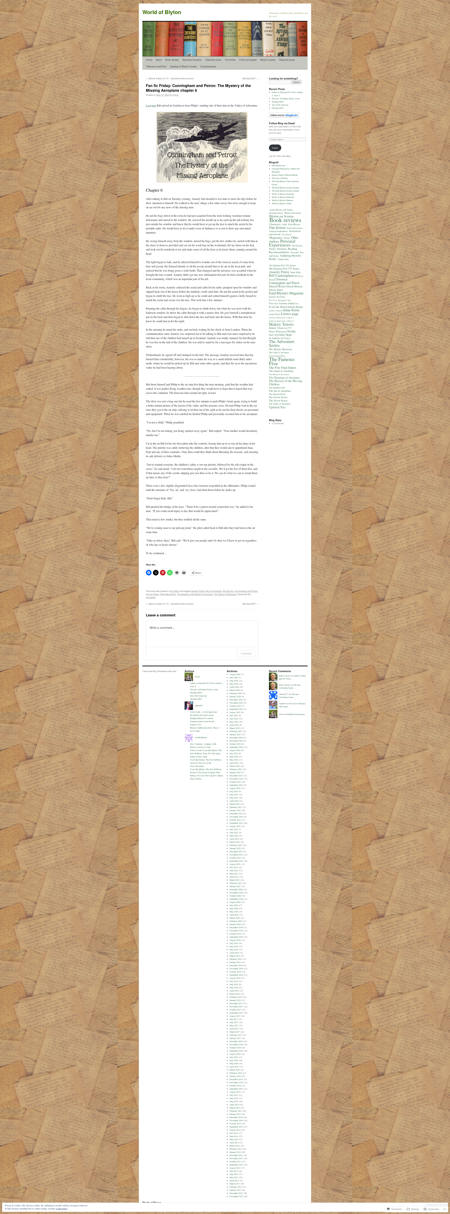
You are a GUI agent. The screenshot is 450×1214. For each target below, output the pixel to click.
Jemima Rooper (295, 306)
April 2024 (234, 762)
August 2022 (235, 826)
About (159, 59)
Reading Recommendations (283, 250)
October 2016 (235, 1047)
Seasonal (294, 252)
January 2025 (235, 734)
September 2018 (236, 974)
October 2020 (235, 895)
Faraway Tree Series (277, 296)
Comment (246, 653)
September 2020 (236, 898)
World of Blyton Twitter (282, 203)
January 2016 (235, 1076)
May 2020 (234, 911)
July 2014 (234, 1133)
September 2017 (236, 1012)
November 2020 (236, 892)
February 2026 (236, 693)
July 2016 (234, 1057)
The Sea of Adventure (280, 390)
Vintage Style (283, 259)
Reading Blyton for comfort (201, 718)
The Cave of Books (280, 178)
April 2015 (234, 1104)
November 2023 (236, 778)
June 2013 (234, 1174)
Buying (271, 279)
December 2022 (236, 813)
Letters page (289, 313)
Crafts (284, 224)
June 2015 (234, 1098)
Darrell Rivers (277, 286)
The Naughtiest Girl (277, 387)
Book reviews (172, 59)
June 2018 (234, 984)
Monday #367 (250, 78)
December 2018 (236, 965)
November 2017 (236, 1006)
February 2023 (236, 807)
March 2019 (235, 955)
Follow (275, 147)
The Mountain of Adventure (284, 377)
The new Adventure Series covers (286, 98)
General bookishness (278, 231)
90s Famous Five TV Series (284, 268)
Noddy (291, 331)
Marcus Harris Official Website (285, 174)
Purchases (282, 248)
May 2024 (234, 759)
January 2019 (235, 962)
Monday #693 (278, 108)
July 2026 (234, 677)
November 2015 (236, 1082)
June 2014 (234, 1136)
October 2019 (235, 933)
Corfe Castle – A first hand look (203, 711)
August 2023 (235, 788)
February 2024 (236, 769)
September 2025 (236, 709)
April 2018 (234, 990)
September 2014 (236, 1126)
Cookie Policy (62, 1208)
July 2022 (234, 829)
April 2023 (234, 800)
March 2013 (235, 1183)
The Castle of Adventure (279, 352)
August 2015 (235, 1091)
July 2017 (234, 1019)
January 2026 (235, 696)
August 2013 (235, 1167)
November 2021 (236, 854)
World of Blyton (161, 12)
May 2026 (234, 683)
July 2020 (234, 905)
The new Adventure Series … (290, 686)
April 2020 (234, 914)
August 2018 (235, 978)
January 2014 (235, 1152)
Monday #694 (278, 101)
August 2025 (235, 712)
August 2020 (235, 902)
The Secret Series (278, 397)
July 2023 (234, 791)
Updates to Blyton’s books (183, 66)
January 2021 (235, 886)
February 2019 (236, 959)
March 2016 (235, 1069)
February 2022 (236, 845)
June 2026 (234, 680)
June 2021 (234, 870)
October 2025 (235, 705)
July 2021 (234, 867)
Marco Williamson (278, 331)
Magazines (275, 238)
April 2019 (234, 952)
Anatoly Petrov (198, 591)
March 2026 (235, 690)
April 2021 (234, 876)
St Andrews (275, 338)
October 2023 (235, 781)
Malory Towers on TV (280, 328)
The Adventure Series (281, 343)
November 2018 (236, 968)
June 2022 (234, 832)
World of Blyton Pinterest (282, 200)
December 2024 (236, 737)
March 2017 (235, 1031)
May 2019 (234, 949)
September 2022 (236, 823)
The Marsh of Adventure (279, 374)
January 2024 (235, 772)
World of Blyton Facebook (283, 193)
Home (149, 59)
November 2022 (236, 816)
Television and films (156, 66)
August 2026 (235, 674)
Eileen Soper (276, 289)
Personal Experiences (282, 243)
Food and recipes (248, 59)
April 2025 (234, 724)
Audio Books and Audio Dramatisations (281, 211)
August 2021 (235, 864)
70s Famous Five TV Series (282, 265)
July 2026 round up (280, 104)
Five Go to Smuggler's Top (280, 300)
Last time (151, 105)
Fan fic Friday (152, 594)
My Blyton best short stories (202, 715)
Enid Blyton (294, 224)
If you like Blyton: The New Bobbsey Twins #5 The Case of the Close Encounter (205, 762)
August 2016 (235, 1053)
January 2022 (235, 848)
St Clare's (285, 338)
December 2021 (236, 851)
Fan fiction (230, 59)
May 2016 (234, 1063)
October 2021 (235, 857)
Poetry (272, 248)
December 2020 (236, 889)
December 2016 (236, 1041)
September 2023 (236, 785)
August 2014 (235, 1129)
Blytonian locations (192, 59)
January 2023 (235, 810)
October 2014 (235, 1123)
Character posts (213, 59)
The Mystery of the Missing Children (285, 382)
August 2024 (235, 750)
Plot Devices (297, 245)
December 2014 (236, 1117)
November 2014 (236, 1120)
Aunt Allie (295, 272)
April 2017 (234, 1028)
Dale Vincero (284, 675)
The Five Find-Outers (282, 367)
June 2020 (234, 908)
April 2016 (234, 1066)
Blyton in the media (293, 212)
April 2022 (234, 838)
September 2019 (236, 936)
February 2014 (236, 1148)
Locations (286, 234)
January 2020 (235, 924)
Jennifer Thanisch (275, 310)
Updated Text (277, 407)
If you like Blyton (278, 306)
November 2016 (236, 1044)
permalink (150, 597)
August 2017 (235, 1016)
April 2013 (234, 1180)
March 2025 (235, 728)
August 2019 (235, 940)
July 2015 (234, 1095)
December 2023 (236, 775)
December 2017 (236, 1003)
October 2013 (235, 1161)
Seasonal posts (287, 59)
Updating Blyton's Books (285, 257)
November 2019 (236, 930)
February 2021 (236, 883)
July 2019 (234, 943)
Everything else (208, 66)
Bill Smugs (228, 591)
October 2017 (235, 1009)
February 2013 (236, 1186)
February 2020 (236, 921)
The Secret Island (277, 394)
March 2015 (235, 1107)
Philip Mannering (168, 594)
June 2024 (234, 756)
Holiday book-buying (296, 714)
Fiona (175, 94)
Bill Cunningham (214, 591)
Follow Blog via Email (282, 123)
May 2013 (234, 1177)
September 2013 (236, 1164)
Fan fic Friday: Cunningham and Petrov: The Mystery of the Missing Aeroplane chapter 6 (198, 88)
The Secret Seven (278, 400)
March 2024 (235, 766)
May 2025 (234, 721)
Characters (275, 224)
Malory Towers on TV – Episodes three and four (170, 78)
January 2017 (235, 1038)
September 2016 (236, 1050)
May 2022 (234, 835)
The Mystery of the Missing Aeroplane (195, 594)
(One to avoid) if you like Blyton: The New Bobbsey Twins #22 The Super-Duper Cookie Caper (205, 753)
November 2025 (236, 702)
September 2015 (236, 1088)
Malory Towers (281, 324)
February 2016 (236, 1072)
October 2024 (235, 743)
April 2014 (234, 1142)
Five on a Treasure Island (281, 303)
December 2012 (236, 1193)
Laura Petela (275, 314)
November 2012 (236, 1196)
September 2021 (236, 860)
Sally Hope (285, 335)
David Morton (294, 286)
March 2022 (235, 842)
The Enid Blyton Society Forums (285, 187)
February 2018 (236, 997)
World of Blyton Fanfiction (283, 197)
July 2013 (234, 1171)
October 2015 (235, 1085)
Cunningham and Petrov (246, 591)
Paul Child (274, 334)
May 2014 (234, 1139)
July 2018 (234, 981)
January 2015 (235, 1114)
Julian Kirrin (291, 310)
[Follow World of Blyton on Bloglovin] (284, 116)
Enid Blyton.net (278, 165)
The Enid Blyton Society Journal (285, 190)
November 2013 (236, 1158)
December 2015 (236, 1079)
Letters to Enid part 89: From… (292, 677)
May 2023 (234, 797)
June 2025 (234, 718)
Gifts (296, 303)
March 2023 (235, 804)
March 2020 (235, 917)
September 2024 (236, 747)
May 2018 (234, 987)
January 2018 (235, 1000)
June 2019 (234, 946)
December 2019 (236, 927)
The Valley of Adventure (225, 594)
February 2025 (236, 731)
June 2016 (234, 1060)
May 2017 (234, 1025)
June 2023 (234, 794)
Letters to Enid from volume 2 (281, 317)
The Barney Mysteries (280, 349)
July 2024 (234, 753)
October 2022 (235, 819)
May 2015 (234, 1101)
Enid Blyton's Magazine (286, 293)
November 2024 (236, 740)
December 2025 (236, 699)
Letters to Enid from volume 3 (281, 321)
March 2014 (235, 1145)
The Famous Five (281, 361)
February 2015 (236, 1110)
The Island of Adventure (281, 371)
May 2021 (234, 873)
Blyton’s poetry (268, 59)
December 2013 (236, 1155)
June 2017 (234, 1022)
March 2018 (235, 993)
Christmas (281, 279)
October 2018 (235, 971)
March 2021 (235, 879)
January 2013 (235, 1190)
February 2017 (236, 1034)
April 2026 (234, 686)
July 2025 (234, 715)
